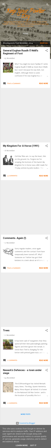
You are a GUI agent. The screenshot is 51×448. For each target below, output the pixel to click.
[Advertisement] (25, 115)
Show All (44, 43)
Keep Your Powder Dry (25, 14)
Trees (6, 330)
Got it (33, 445)
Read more (43, 83)
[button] (46, 51)
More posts (25, 414)
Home (25, 33)
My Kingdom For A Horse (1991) (21, 145)
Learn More (22, 445)
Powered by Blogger (27, 423)
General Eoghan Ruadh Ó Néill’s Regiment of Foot (20, 52)
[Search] (47, 5)
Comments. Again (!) (14, 238)
